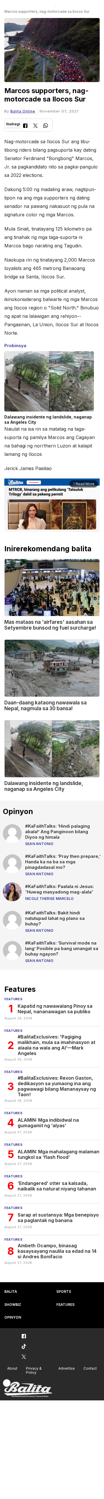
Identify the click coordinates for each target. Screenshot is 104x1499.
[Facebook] (25, 126)
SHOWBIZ (12, 1304)
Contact (90, 1368)
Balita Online (22, 111)
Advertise (66, 1368)
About (12, 1368)
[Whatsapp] (45, 126)
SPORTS (63, 1291)
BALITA (10, 1291)
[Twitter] (35, 126)
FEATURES (65, 1304)
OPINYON (12, 1317)
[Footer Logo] (27, 1388)
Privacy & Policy (34, 1370)
